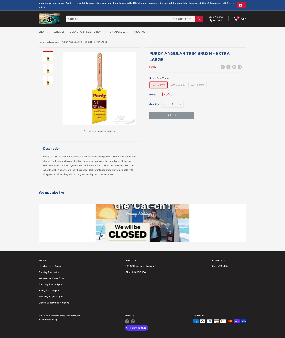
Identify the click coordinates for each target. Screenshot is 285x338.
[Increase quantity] (180, 104)
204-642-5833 (220, 266)
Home (41, 42)
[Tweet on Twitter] (234, 67)
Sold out (171, 115)
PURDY (152, 67)
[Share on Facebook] (223, 67)
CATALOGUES (117, 31)
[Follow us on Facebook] (127, 321)
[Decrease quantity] (165, 104)
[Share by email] (240, 67)
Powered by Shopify (48, 319)
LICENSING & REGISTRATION (85, 31)
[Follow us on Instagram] (133, 321)
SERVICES (59, 31)
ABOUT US (139, 31)
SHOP (42, 31)
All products (53, 42)
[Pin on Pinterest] (228, 67)
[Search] (199, 19)
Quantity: (154, 104)
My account (215, 20)
